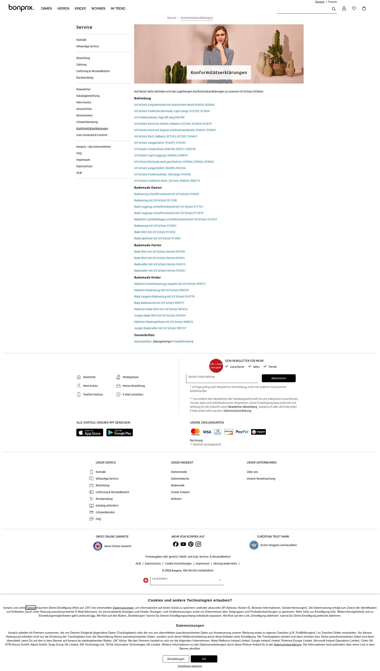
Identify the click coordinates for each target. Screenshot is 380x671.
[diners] (217, 432)
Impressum (83, 159)
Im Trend (118, 8)
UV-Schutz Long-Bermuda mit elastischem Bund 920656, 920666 (174, 104)
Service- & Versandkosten (215, 556)
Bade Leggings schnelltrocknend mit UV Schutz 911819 (168, 213)
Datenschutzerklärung (237, 410)
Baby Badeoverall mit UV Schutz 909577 (159, 302)
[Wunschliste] (355, 10)
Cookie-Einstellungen (178, 563)
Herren (63, 8)
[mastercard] (195, 432)
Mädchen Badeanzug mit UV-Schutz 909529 (161, 290)
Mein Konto (83, 102)
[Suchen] (333, 9)
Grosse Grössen (180, 492)
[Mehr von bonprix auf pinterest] (191, 544)
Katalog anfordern (107, 505)
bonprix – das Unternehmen (93, 146)
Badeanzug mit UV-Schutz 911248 (155, 200)
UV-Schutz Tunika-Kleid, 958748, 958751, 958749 (165, 149)
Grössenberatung (87, 122)
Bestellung (83, 58)
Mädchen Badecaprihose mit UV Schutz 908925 (163, 321)
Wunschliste (84, 108)
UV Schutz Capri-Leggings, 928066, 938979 (161, 155)
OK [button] (204, 659)
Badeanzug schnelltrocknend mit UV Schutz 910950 (166, 194)
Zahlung (81, 64)
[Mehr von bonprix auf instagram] (198, 544)
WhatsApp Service (87, 46)
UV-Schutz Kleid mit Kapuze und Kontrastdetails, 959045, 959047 (175, 130)
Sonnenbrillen (143, 341)
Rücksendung (84, 77)
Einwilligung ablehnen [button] (190, 665)
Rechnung (196, 440)
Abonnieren (278, 378)
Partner (30, 607)
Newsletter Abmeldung (242, 406)
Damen (46, 8)
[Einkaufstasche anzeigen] (365, 10)
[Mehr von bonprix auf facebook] (176, 544)
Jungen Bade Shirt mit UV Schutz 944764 (159, 315)
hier (93, 615)
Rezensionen (84, 115)
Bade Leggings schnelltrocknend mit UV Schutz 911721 (168, 206)
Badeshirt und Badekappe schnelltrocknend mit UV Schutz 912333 (175, 219)
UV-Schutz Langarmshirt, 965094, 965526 (160, 168)
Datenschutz (84, 166)
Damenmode (179, 471)
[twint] (258, 432)
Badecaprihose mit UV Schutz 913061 (157, 238)
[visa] (206, 432)
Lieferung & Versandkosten (93, 71)
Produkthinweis (182, 341)
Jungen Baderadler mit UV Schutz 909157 (160, 328)
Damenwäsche (180, 478)
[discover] (228, 432)
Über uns (252, 471)
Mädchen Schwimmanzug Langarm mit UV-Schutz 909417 (170, 283)
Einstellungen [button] (175, 659)
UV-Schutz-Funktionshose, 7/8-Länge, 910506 (162, 174)
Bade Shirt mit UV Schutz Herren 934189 (159, 251)
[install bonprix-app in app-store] (91, 432)
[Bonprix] (21, 10)
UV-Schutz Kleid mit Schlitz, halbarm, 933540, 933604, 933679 (173, 123)
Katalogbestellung (88, 95)
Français (332, 1)
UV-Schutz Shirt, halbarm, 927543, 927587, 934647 (165, 136)
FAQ (79, 153)
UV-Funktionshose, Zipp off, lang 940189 (159, 117)
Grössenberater (105, 512)
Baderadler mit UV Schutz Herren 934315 (160, 264)
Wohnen (98, 8)
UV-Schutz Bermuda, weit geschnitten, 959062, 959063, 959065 (174, 161)
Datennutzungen (123, 607)
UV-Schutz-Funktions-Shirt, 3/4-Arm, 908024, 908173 (167, 180)
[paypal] (242, 432)
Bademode (177, 485)
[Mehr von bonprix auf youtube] (183, 544)
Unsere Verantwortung (261, 478)
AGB (79, 172)
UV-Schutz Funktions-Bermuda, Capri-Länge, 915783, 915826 (172, 111)
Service (84, 27)
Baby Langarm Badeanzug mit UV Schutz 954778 (164, 296)
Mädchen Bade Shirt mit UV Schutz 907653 (161, 309)
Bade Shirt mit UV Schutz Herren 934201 (159, 257)
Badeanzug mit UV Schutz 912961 (155, 225)
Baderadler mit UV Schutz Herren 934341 (160, 270)
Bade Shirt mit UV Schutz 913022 (155, 232)
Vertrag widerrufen (225, 563)
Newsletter (83, 89)
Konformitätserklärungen (92, 128)
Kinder (80, 8)
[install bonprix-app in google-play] (121, 432)
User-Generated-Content (91, 135)
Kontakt (81, 39)
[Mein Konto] (344, 10)
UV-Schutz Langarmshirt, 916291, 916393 (160, 142)
